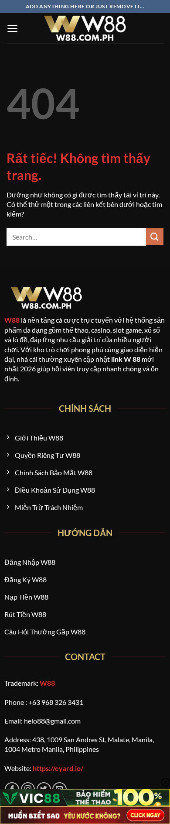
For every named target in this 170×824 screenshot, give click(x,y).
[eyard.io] (85, 28)
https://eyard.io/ (58, 768)
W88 (12, 320)
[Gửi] (154, 236)
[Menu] (12, 28)
